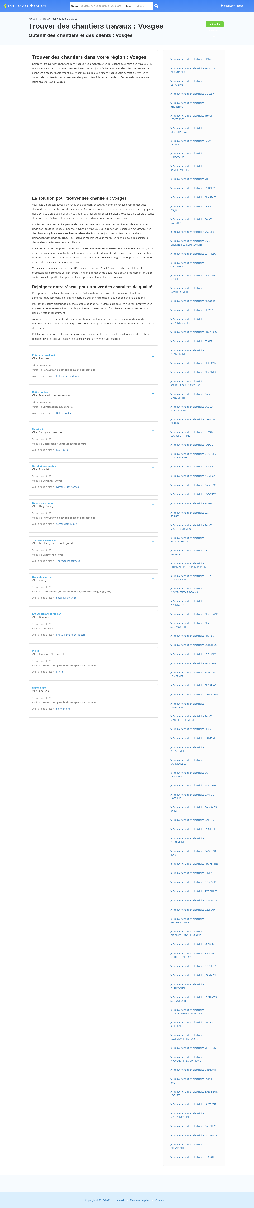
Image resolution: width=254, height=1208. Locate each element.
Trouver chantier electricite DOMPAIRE (195, 882)
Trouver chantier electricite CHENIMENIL (187, 840)
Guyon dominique (66, 524)
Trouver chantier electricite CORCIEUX (195, 645)
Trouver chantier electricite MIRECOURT (187, 155)
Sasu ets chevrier (66, 597)
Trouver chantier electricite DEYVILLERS (195, 694)
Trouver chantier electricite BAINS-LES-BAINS (194, 809)
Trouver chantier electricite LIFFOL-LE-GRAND (193, 421)
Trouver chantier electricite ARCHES (193, 635)
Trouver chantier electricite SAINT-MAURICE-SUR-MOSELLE (191, 718)
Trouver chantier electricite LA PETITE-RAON (193, 1080)
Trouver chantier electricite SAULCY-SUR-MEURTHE (192, 408)
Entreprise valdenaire (68, 376)
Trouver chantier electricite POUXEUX (194, 503)
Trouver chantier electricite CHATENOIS (195, 614)
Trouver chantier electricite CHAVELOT (195, 729)
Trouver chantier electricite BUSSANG (194, 685)
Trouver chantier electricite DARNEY (193, 819)
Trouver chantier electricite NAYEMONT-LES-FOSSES (187, 1036)
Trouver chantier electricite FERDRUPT (195, 1157)
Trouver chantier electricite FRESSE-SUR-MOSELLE (192, 577)
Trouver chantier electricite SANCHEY (194, 1126)
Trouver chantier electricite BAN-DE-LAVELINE (192, 796)
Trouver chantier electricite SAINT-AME (195, 485)
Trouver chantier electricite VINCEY (193, 466)
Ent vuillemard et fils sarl (70, 634)
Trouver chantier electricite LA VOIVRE (195, 1104)
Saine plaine (63, 708)
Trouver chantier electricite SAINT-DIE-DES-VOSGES (193, 70)
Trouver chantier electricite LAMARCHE (195, 900)
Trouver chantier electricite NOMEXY (194, 475)
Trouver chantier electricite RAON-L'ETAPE (191, 142)
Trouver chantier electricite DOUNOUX (195, 1135)
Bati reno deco (64, 413)
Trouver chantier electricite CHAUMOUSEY (187, 986)
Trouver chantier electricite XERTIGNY (194, 363)
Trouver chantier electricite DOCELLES (195, 966)
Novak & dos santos (67, 487)
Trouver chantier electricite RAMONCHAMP (187, 539)
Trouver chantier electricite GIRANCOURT (187, 1146)
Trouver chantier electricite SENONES (194, 372)
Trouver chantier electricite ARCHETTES (195, 863)
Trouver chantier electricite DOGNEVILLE (187, 705)
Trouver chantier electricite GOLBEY (193, 93)
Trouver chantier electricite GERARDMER (187, 82)
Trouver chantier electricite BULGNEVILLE (187, 749)
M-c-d (59, 671)
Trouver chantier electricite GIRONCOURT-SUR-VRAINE (187, 933)
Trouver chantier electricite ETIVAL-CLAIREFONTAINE (191, 433)
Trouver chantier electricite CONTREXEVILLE (187, 289)
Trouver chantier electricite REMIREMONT (187, 104)
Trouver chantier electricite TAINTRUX (194, 663)
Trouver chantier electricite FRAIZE (193, 341)
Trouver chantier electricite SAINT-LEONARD (191, 774)
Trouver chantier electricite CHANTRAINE (187, 352)
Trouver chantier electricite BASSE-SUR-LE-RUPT (194, 1093)
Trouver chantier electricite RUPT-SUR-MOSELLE (193, 277)
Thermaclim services (68, 561)
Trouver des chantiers (26, 5)
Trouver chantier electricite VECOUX (193, 944)
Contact (159, 1200)
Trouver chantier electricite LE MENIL (194, 829)
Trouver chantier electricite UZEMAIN (194, 909)
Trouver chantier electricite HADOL (193, 444)
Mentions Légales (139, 1200)
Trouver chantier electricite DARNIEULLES (187, 761)
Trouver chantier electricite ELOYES (193, 310)
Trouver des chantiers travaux (60, 18)
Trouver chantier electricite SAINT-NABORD (191, 220)
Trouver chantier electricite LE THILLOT (195, 253)
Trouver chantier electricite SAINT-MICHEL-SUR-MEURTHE (191, 527)
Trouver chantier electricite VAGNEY (193, 231)
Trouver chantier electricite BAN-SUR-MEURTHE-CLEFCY (193, 955)
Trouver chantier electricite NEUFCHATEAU (187, 130)
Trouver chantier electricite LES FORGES (189, 514)
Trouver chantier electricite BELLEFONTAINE (187, 920)
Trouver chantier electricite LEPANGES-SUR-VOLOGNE (194, 999)
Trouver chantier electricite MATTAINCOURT (187, 1115)
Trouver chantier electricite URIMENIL (194, 738)
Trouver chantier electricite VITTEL (192, 178)
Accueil (33, 18)
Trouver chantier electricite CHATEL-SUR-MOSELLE (192, 624)
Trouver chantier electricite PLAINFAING (187, 603)
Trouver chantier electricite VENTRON (194, 1047)
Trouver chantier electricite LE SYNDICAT (188, 552)
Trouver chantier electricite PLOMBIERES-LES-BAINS (187, 590)
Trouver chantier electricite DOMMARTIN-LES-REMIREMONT (189, 565)
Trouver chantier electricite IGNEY (192, 873)
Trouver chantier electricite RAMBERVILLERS (187, 168)
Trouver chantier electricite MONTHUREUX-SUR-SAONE (187, 1011)
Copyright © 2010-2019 (98, 1200)
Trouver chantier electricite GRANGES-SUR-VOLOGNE (193, 455)
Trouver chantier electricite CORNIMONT (187, 264)
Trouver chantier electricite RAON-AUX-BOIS (194, 852)
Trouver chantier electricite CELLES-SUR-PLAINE (192, 1024)
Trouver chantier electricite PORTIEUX (194, 785)
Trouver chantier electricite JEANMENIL (195, 975)
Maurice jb (62, 450)
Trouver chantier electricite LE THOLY (194, 654)
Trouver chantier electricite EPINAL (193, 59)
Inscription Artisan (233, 5)
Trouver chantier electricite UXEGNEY (194, 494)
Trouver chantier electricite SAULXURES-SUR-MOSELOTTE (187, 383)
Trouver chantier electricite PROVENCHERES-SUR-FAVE (187, 1058)
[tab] (93, 356)
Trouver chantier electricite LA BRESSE (195, 188)
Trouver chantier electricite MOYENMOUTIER (187, 321)
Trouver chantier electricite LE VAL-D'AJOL (191, 208)
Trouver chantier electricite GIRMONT (194, 1069)
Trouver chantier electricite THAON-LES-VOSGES (192, 117)
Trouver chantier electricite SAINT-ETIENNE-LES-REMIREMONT (191, 242)
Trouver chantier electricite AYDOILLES (195, 891)
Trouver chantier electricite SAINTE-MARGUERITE (192, 395)
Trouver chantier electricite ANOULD (194, 301)
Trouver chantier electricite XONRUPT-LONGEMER (193, 674)
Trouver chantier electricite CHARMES (194, 197)
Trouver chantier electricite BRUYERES (195, 331)
